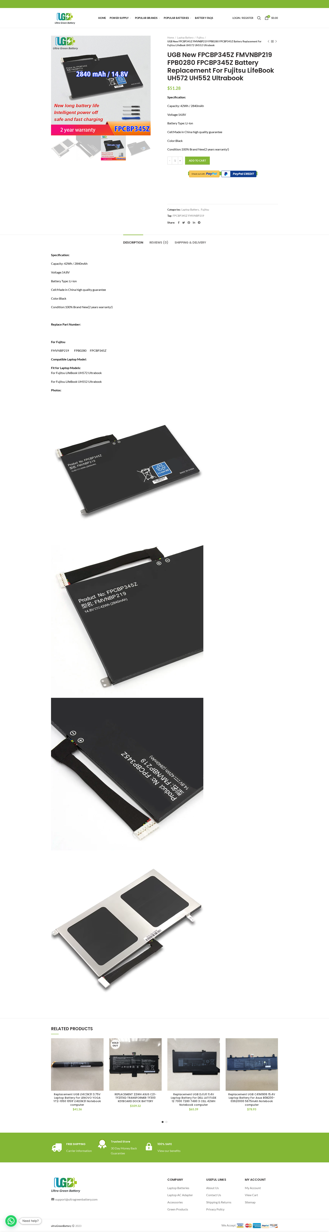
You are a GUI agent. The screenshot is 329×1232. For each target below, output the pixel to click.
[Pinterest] (189, 222)
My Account (253, 1188)
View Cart (251, 1195)
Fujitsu (200, 37)
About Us (212, 1188)
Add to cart (197, 160)
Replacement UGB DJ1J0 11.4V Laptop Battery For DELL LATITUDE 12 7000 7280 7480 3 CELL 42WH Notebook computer (193, 1100)
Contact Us (213, 1195)
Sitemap (250, 1202)
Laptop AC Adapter (180, 1195)
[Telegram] (199, 222)
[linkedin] (194, 222)
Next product (276, 41)
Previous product (268, 41)
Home (170, 37)
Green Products (177, 1209)
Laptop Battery (185, 37)
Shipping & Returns (218, 1202)
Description (133, 242)
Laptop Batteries (178, 1188)
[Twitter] (183, 222)
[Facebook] (178, 222)
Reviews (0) (158, 242)
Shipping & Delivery (190, 242)
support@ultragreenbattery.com (76, 1199)
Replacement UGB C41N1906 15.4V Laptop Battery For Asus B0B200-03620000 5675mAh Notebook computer (251, 1100)
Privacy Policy (215, 1209)
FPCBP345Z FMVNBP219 (188, 215)
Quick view (100, 1053)
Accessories (175, 1202)
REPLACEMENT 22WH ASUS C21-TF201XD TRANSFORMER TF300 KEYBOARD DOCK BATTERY (135, 1098)
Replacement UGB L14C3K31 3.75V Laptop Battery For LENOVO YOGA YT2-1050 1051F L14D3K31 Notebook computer (77, 1100)
